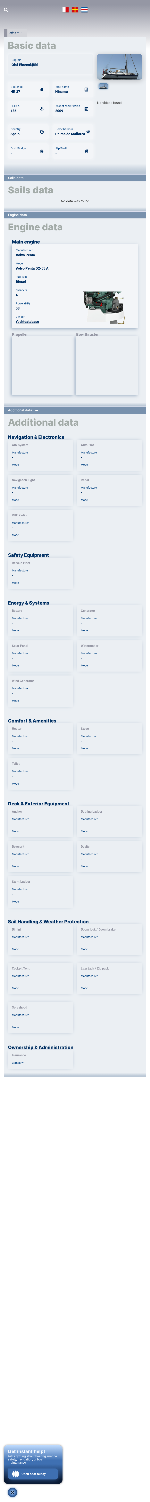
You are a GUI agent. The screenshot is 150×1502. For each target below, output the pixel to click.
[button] (75, 178)
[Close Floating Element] (12, 1492)
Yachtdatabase (27, 322)
